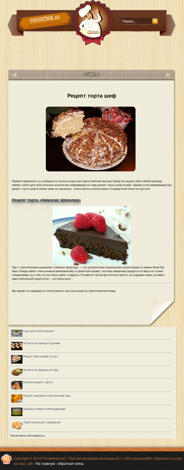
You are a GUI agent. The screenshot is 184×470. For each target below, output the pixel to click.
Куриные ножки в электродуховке (44, 409)
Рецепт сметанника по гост (40, 356)
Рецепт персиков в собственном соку (46, 395)
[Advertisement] (89, 56)
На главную (45, 463)
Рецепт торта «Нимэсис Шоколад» (46, 200)
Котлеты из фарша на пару (40, 370)
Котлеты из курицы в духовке (41, 343)
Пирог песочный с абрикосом (42, 422)
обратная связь (70, 463)
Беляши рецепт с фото (38, 382)
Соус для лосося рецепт (39, 331)
